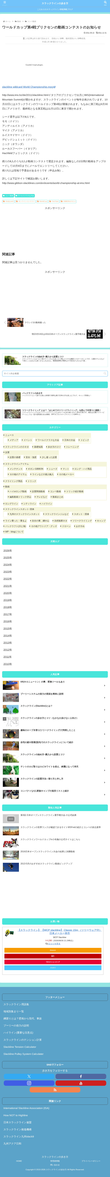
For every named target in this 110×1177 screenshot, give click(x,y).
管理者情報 (55, 1161)
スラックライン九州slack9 (18, 1136)
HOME (19, 1161)
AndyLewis (10, 201)
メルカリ (53, 967)
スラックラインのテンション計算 (22, 1039)
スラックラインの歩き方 (55, 3)
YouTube (55, 201)
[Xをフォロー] (29, 1076)
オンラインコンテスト (27, 201)
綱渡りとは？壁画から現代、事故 (22, 1018)
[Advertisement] (28, 229)
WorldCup (43, 201)
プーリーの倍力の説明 (16, 1025)
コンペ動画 (9, 196)
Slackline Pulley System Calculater (23, 1054)
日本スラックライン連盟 (17, 1122)
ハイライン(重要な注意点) (18, 1032)
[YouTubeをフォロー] (81, 1083)
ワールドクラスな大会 (26, 196)
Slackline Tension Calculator (19, 1046)
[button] (105, 373)
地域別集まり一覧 (13, 1011)
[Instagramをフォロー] (29, 1083)
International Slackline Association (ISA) (26, 1108)
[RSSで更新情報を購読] (55, 1089)
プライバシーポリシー (91, 1161)
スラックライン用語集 (16, 1004)
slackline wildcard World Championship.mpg (27, 86)
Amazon (53, 950)
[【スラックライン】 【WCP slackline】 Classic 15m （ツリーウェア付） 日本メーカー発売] (9, 933)
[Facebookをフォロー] (81, 1076)
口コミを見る (54, 944)
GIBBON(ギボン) (69, 201)
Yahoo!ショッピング (53, 962)
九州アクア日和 (12, 1143)
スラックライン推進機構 (17, 1129)
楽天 (52, 956)
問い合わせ (55, 1165)
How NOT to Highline (15, 1115)
